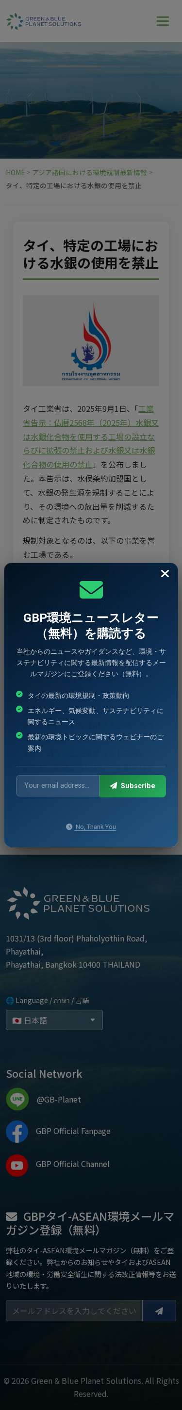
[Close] (165, 574)
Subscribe (137, 786)
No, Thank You (95, 826)
